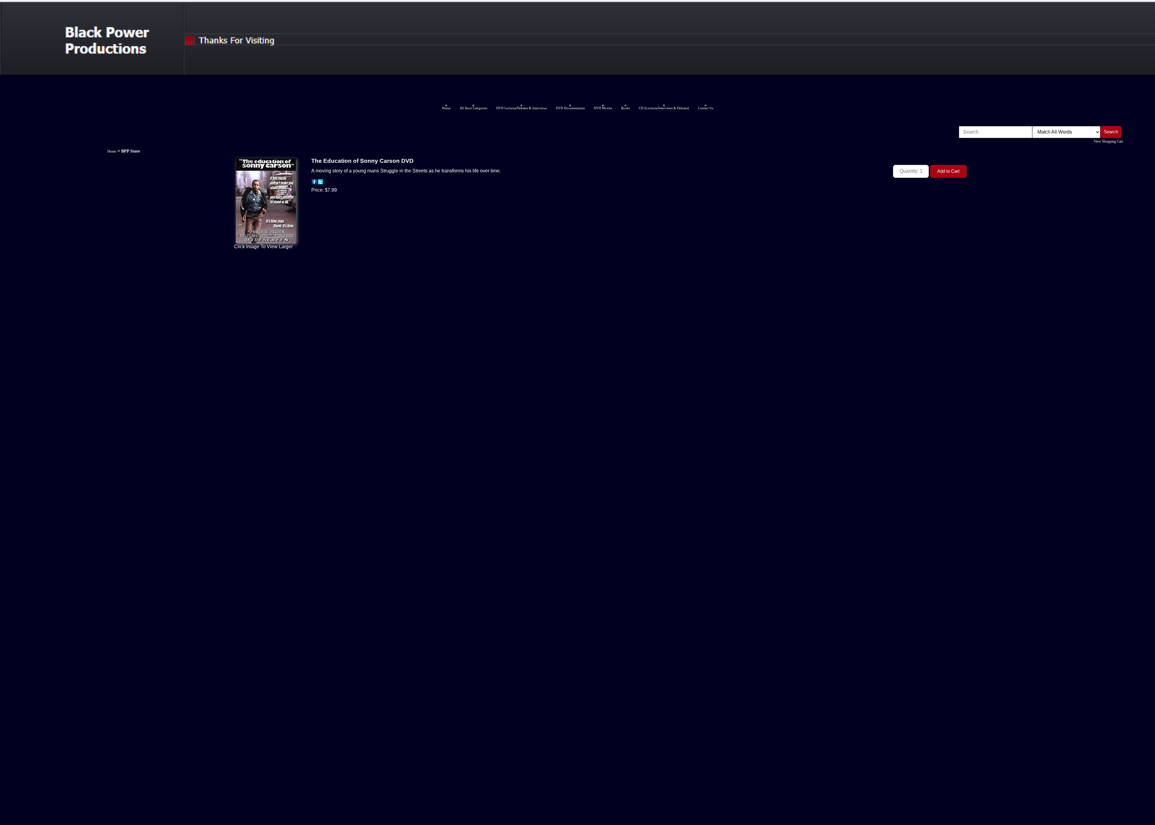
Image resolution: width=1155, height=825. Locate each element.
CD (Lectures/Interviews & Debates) (664, 108)
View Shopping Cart (1108, 141)
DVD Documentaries (570, 108)
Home (446, 108)
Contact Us (705, 108)
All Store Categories (473, 108)
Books (625, 108)
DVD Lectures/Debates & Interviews (521, 108)
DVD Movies (603, 108)
